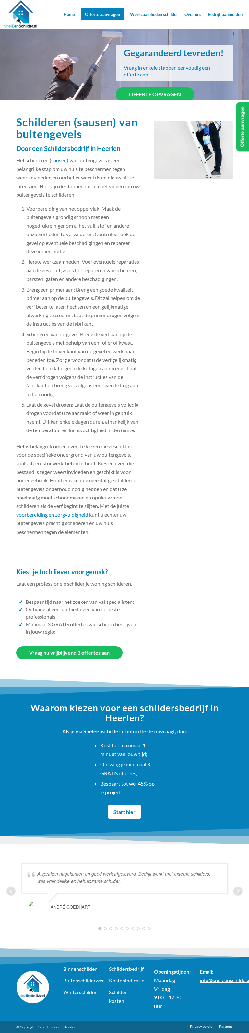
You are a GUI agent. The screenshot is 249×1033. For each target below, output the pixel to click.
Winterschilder (79, 992)
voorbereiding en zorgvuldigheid (52, 514)
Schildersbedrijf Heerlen (57, 1027)
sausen (59, 160)
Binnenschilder (79, 969)
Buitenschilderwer (79, 980)
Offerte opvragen (155, 94)
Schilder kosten (118, 996)
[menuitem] (69, 14)
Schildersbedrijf (125, 969)
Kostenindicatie (125, 980)
